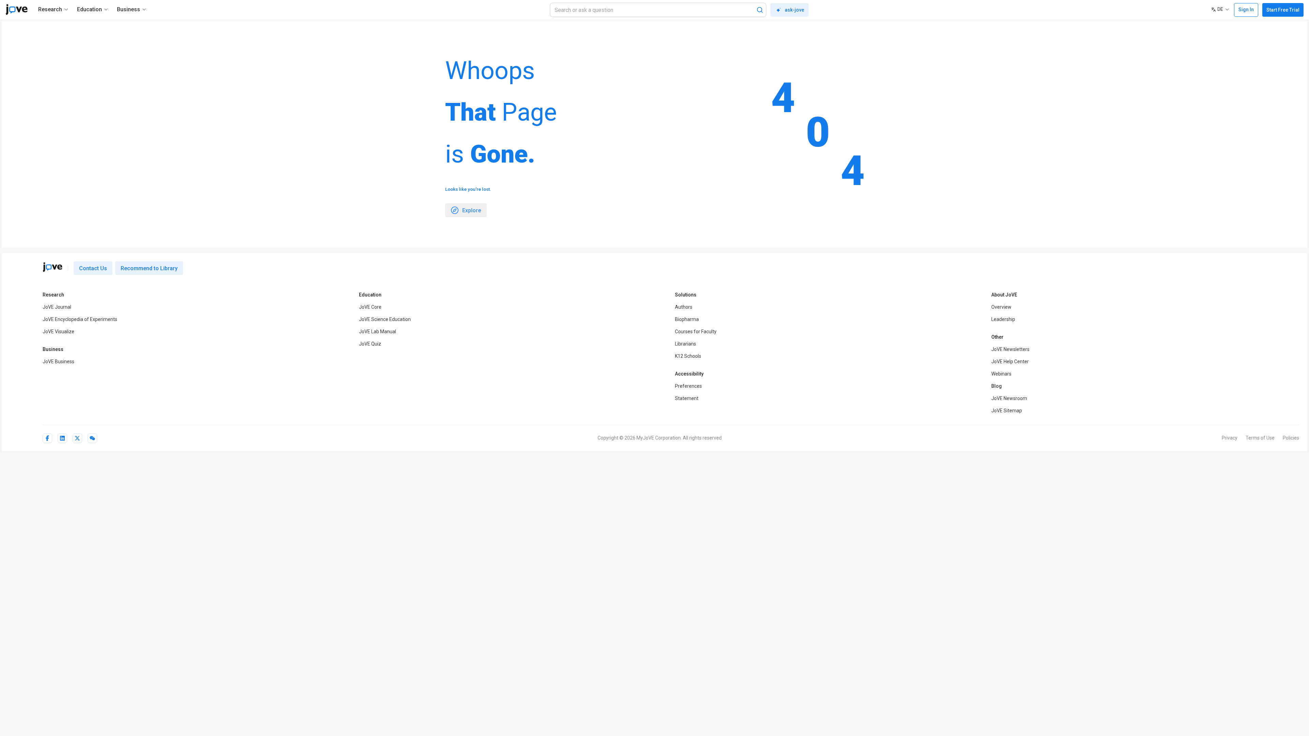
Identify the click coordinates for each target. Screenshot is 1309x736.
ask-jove (794, 10)
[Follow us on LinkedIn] (62, 438)
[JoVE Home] (16, 9)
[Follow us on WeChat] (92, 438)
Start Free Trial (1282, 10)
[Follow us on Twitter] (77, 438)
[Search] (759, 9)
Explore (471, 210)
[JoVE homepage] (52, 267)
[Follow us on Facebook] (47, 438)
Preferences (688, 386)
